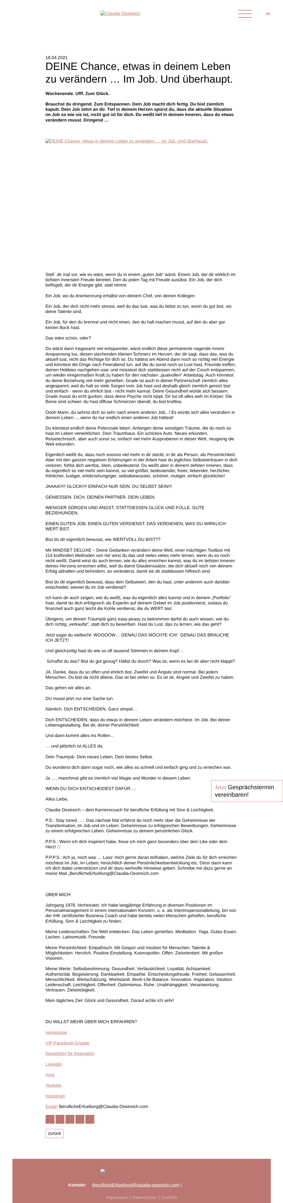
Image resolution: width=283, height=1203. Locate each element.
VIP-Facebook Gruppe (68, 1043)
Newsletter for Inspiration (70, 1053)
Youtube (54, 1085)
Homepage (56, 1032)
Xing (50, 1075)
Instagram (55, 1096)
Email (51, 1106)
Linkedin (54, 1064)
